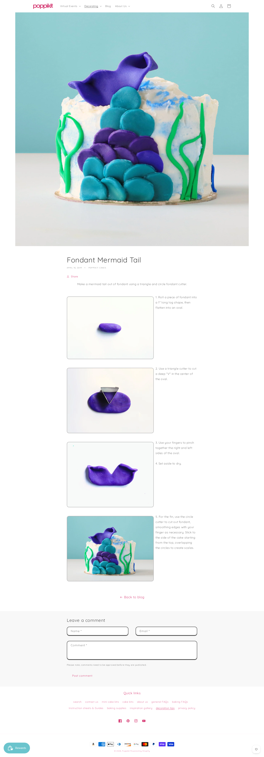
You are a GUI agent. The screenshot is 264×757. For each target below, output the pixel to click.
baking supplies (116, 708)
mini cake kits (110, 701)
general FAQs (159, 701)
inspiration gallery (141, 708)
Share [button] (74, 276)
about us (142, 701)
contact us (91, 701)
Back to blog (134, 597)
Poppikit (126, 751)
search (77, 701)
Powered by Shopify (140, 751)
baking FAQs (180, 701)
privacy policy (186, 708)
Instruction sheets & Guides (86, 708)
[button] (70, 6)
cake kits (127, 701)
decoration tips (165, 708)
